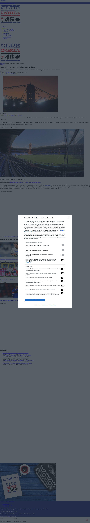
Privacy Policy (53, 305)
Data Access (45, 305)
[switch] (62, 245)
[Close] (69, 218)
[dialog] (45, 261)
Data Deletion (37, 305)
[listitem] (45, 242)
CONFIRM (34, 300)
